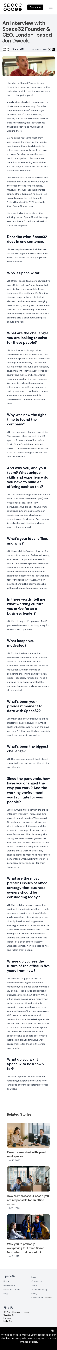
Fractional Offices (12, 1289)
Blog (6, 1293)
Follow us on (41, 1297)
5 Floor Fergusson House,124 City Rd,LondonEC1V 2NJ (16, 1316)
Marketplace (9, 1285)
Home (6, 1281)
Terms (34, 1285)
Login (34, 1277)
